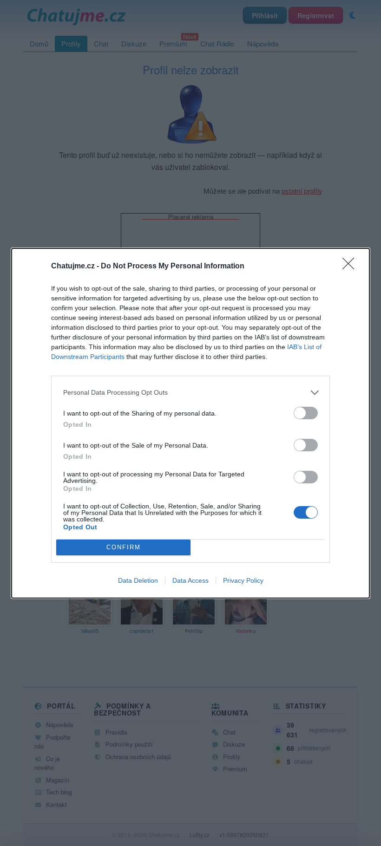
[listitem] (190, 392)
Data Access (190, 580)
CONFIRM (123, 547)
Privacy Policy (243, 580)
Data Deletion (138, 580)
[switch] (306, 413)
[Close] (351, 266)
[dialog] (190, 423)
